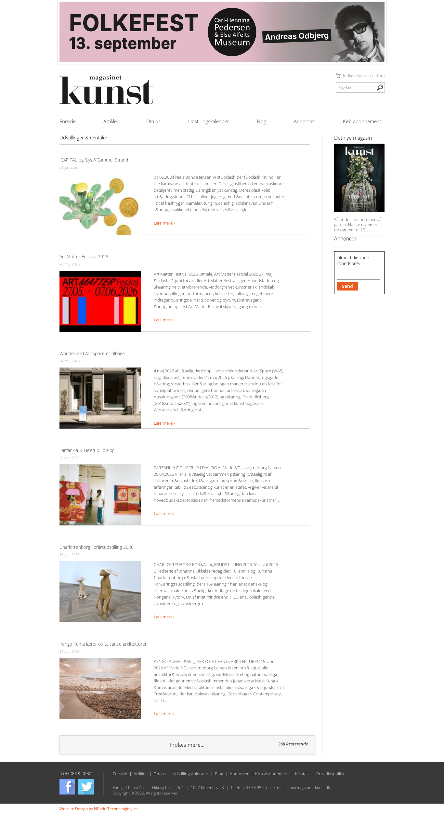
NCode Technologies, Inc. (116, 808)
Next (376, 32)
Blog (261, 121)
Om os (153, 121)
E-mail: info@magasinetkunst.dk (301, 788)
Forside (67, 121)
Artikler (111, 121)
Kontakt (302, 774)
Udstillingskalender (208, 121)
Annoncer (304, 121)
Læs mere (164, 223)
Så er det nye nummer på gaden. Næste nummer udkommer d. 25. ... (358, 224)
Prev (68, 32)
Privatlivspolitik (330, 774)
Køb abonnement (362, 121)
